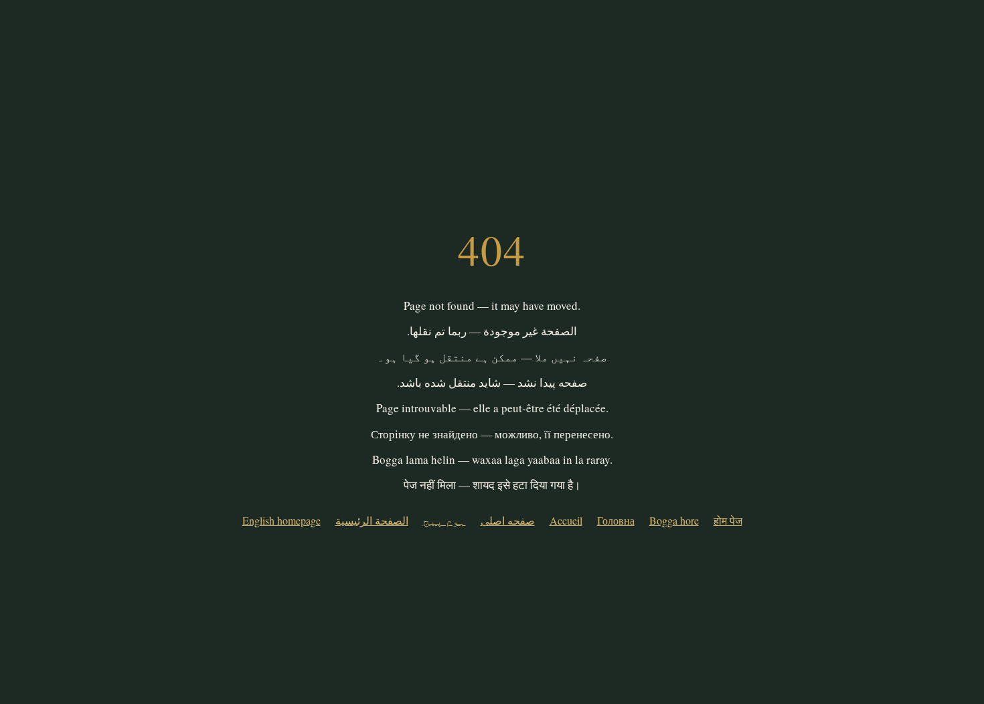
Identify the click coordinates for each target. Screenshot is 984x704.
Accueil (566, 520)
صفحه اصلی (508, 520)
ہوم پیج (444, 520)
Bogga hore (674, 520)
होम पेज (728, 520)
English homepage (281, 520)
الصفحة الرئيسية (371, 520)
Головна (616, 520)
